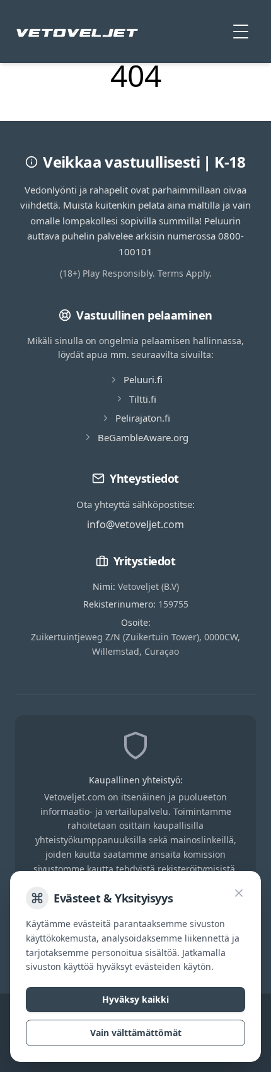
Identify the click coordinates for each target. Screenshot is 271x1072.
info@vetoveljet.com (135, 524)
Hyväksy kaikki (135, 999)
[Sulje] (239, 893)
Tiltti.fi (142, 399)
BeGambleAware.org (143, 437)
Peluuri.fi (143, 379)
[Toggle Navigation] (241, 31)
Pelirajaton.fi (142, 418)
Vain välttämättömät (136, 1033)
